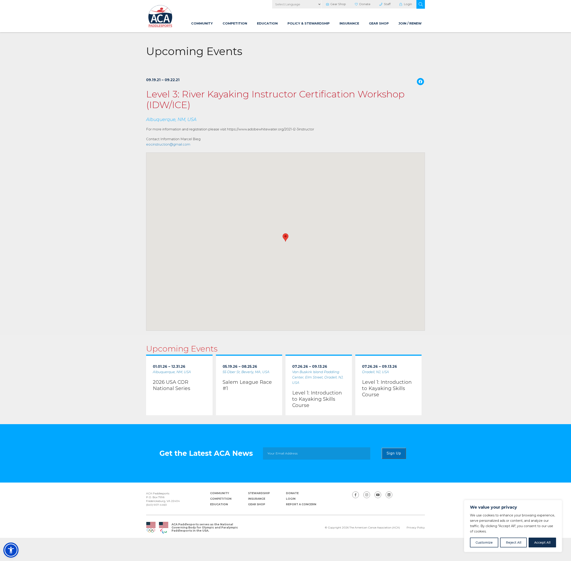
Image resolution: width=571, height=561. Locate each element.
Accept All (542, 542)
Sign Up (394, 453)
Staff (387, 4)
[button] (420, 4)
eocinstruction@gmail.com (168, 144)
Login (408, 4)
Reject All (513, 542)
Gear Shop (338, 4)
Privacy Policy (416, 527)
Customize (484, 542)
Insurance (349, 23)
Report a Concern (301, 504)
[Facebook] (420, 82)
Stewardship (259, 493)
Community (202, 23)
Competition (235, 23)
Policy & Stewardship (309, 23)
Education (267, 23)
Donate (364, 4)
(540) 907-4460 (156, 504)
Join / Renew (410, 23)
